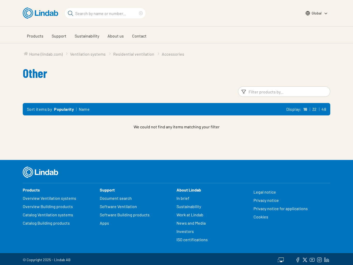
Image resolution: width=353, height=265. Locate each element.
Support (59, 35)
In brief (183, 198)
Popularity (64, 109)
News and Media (191, 222)
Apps (104, 222)
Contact (139, 35)
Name (84, 109)
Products (35, 35)
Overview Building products (48, 206)
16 (305, 109)
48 (323, 109)
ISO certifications (192, 239)
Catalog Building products (46, 222)
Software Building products (125, 214)
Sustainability (87, 35)
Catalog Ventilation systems (48, 214)
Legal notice (265, 191)
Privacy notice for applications (281, 208)
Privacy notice (266, 200)
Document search (116, 198)
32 (314, 109)
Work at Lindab (190, 214)
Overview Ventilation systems (49, 198)
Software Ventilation (118, 206)
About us (116, 35)
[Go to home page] (42, 13)
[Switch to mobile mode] (281, 259)
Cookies (261, 216)
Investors (185, 231)
